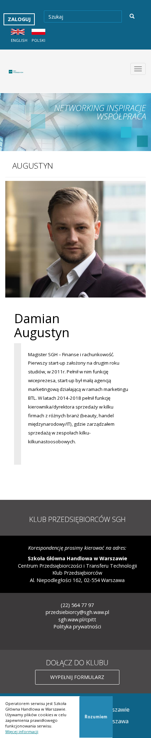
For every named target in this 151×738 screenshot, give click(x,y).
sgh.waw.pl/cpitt (77, 619)
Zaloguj (19, 19)
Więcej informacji (21, 731)
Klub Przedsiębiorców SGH (77, 519)
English (19, 40)
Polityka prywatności (77, 626)
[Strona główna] (17, 71)
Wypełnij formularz (77, 677)
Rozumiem (96, 717)
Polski (38, 40)
